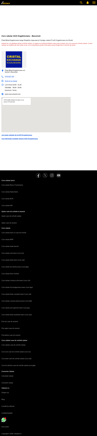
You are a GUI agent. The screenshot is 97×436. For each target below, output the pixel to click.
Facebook (38, 175)
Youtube (58, 175)
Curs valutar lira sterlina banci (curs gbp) (15, 267)
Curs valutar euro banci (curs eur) (13, 253)
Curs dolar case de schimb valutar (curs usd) (16, 358)
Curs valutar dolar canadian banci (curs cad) (16, 294)
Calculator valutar (7, 376)
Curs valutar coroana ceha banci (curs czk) (16, 280)
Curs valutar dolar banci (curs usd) (13, 260)
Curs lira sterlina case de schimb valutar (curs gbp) (18, 365)
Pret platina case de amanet (11, 335)
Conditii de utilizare (8, 406)
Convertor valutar (7, 383)
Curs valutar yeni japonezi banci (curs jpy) (16, 308)
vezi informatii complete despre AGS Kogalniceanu (20, 139)
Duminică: (8, 90)
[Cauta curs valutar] (81, 2)
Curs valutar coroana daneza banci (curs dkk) (17, 301)
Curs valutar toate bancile (10, 246)
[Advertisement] (48, 20)
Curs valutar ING (7, 205)
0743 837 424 (9, 76)
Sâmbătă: (8, 87)
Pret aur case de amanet (10, 321)
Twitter (45, 175)
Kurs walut (5, 427)
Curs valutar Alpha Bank (10, 192)
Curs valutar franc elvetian (10, 273)
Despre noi (5, 392)
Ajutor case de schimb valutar (11, 216)
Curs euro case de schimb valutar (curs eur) (16, 352)
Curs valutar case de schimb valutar (13, 345)
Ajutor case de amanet (9, 223)
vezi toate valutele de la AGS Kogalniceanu (17, 135)
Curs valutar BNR (7, 239)
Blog (3, 399)
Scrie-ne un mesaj (11, 81)
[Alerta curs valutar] (87, 2)
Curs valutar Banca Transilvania (12, 185)
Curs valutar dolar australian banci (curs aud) (17, 314)
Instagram (52, 175)
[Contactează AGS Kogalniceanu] (3, 420)
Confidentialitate (7, 413)
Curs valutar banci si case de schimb (14, 232)
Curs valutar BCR (7, 198)
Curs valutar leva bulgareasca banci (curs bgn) (17, 287)
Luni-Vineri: (9, 85)
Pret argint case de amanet (11, 328)
